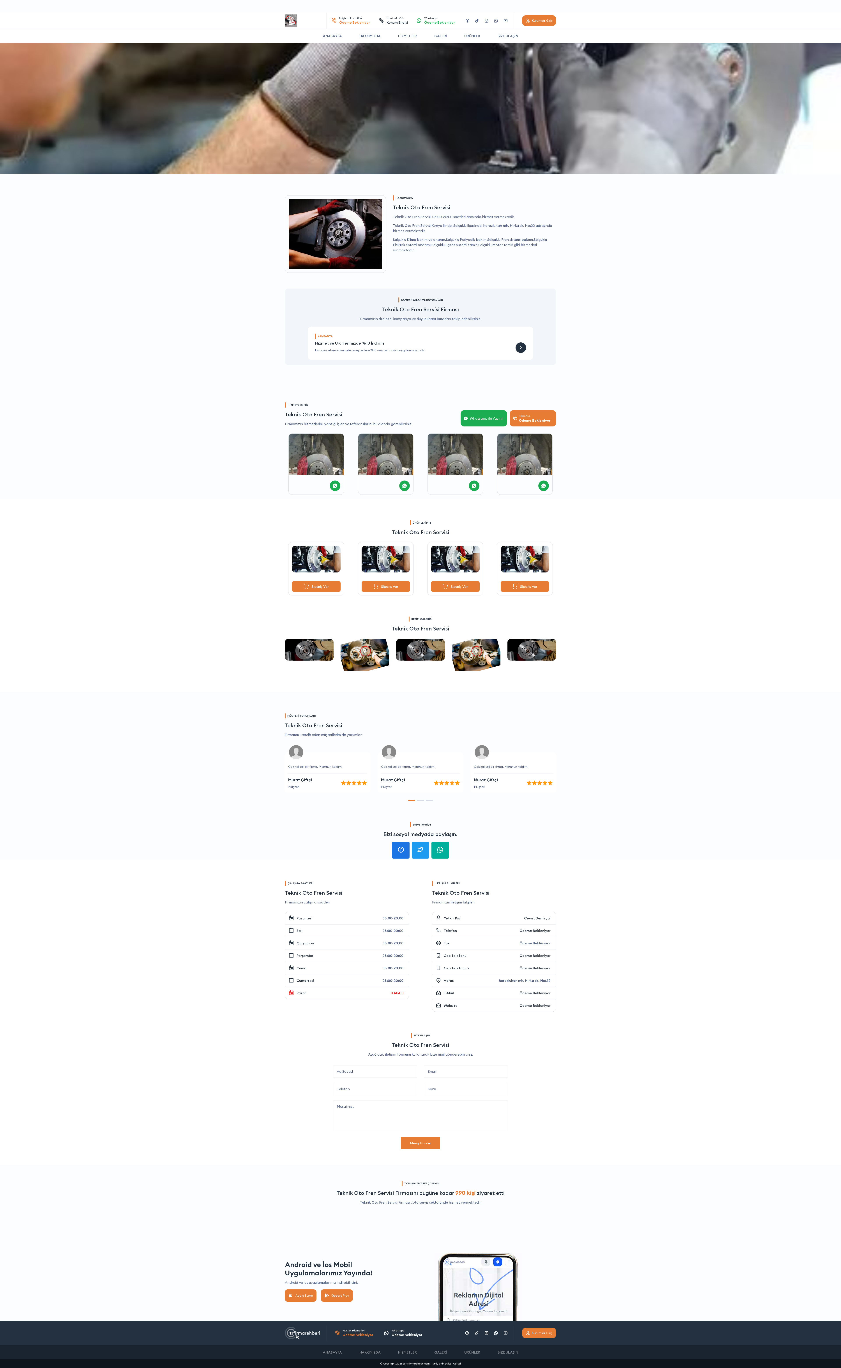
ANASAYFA (332, 36)
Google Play (340, 1296)
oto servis (420, 1202)
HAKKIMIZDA (370, 36)
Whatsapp (439, 20)
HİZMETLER (407, 36)
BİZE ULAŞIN (508, 36)
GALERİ (440, 36)
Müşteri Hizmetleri (354, 20)
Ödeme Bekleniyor (535, 930)
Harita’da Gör (397, 20)
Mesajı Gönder (420, 1143)
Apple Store (304, 1296)
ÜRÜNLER (472, 36)
